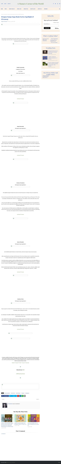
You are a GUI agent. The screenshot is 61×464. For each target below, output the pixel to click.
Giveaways (5, 14)
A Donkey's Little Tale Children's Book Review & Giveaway (52, 58)
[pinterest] (59, 4)
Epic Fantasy (18, 393)
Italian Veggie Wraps (54, 38)
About (5, 3)
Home (2, 3)
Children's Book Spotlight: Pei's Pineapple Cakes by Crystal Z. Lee (20, 424)
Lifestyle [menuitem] (40, 8)
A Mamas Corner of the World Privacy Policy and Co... (46, 76)
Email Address (47, 23)
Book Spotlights (7, 393)
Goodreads (19, 98)
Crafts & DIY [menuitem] (32, 8)
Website (13, 362)
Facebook (16, 362)
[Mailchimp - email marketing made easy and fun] (57, 29)
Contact (9, 3)
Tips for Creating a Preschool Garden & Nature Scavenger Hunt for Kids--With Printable (53, 64)
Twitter (20, 362)
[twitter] (55, 4)
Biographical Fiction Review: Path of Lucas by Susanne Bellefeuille (53, 52)
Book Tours (13, 393)
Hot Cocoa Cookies (54, 42)
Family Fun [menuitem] (26, 8)
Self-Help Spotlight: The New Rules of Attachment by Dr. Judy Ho (33, 424)
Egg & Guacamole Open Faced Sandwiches (46, 39)
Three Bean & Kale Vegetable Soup (53, 41)
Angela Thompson (4, 21)
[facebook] (53, 4)
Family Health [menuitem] (11, 8)
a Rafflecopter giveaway (20, 373)
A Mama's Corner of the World (30, 3)
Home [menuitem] (2, 8)
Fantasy (23, 393)
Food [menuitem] (5, 8)
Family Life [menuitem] (19, 8)
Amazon (22, 98)
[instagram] (57, 4)
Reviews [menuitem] (45, 8)
